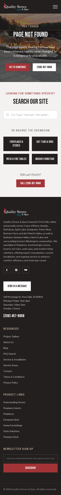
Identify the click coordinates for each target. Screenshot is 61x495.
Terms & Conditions (14, 376)
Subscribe (30, 468)
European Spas (11, 419)
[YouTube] (25, 270)
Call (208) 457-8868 (30, 183)
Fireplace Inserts (12, 408)
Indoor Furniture (44, 159)
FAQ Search (9, 353)
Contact (7, 371)
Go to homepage (17, 67)
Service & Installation (14, 359)
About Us (8, 342)
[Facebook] (6, 270)
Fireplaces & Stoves (16, 144)
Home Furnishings (12, 425)
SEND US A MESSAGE (17, 286)
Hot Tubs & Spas (44, 142)
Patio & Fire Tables (16, 159)
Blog (5, 347)
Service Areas (10, 365)
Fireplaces (8, 413)
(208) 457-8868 (44, 67)
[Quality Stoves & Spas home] (15, 7)
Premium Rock (10, 436)
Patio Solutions (11, 431)
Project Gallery (11, 336)
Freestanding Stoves (14, 402)
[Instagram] (16, 270)
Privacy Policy (10, 382)
